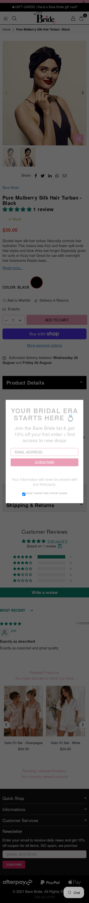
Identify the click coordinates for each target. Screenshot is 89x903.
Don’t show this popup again (46, 493)
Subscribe (44, 462)
